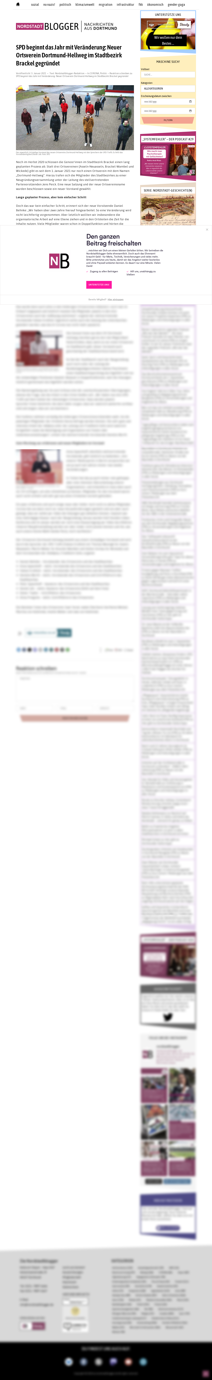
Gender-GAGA (176, 4)
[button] (168, 33)
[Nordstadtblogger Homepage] (18, 5)
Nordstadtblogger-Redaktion (70, 73)
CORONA (94, 73)
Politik (103, 73)
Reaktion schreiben (74, 74)
